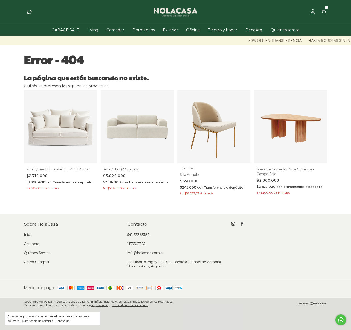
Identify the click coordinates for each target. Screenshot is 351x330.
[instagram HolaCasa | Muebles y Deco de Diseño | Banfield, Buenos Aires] (233, 224)
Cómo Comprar (36, 262)
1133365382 (136, 244)
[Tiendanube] (312, 304)
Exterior (170, 30)
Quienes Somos (37, 253)
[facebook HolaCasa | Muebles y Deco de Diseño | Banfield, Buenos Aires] (242, 224)
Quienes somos (285, 30)
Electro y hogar (222, 30)
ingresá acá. (99, 305)
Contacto (31, 244)
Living (92, 30)
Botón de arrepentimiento (130, 305)
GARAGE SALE (65, 30)
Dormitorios (144, 30)
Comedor (115, 30)
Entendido (62, 321)
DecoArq (253, 30)
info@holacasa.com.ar (145, 253)
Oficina (193, 30)
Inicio (28, 235)
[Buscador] (29, 12)
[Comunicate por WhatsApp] (340, 319)
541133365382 (138, 235)
